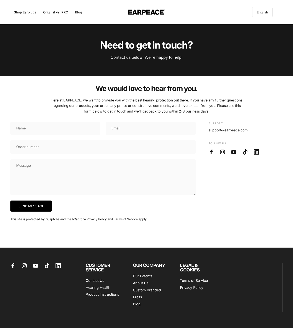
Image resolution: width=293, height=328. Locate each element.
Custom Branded (147, 290)
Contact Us (95, 280)
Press (137, 297)
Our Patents (142, 276)
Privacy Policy (97, 219)
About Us (140, 283)
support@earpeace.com (228, 130)
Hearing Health (98, 287)
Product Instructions (102, 294)
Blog (137, 304)
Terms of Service (126, 219)
